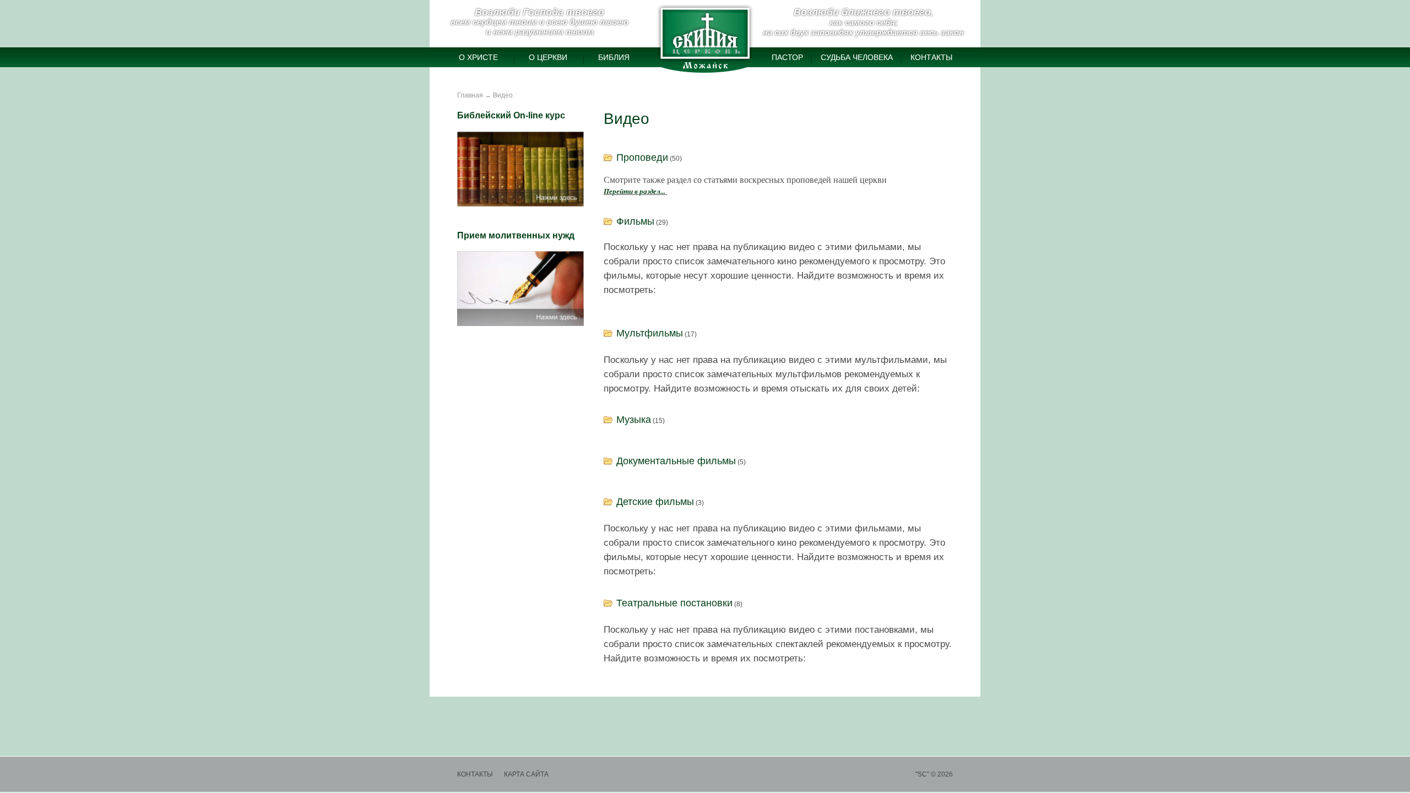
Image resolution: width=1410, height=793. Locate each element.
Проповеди (642, 157)
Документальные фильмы (676, 460)
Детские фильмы (655, 501)
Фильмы (635, 221)
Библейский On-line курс (511, 115)
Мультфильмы (649, 333)
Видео (503, 95)
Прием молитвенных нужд (515, 235)
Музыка (633, 419)
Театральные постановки (674, 603)
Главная (470, 95)
